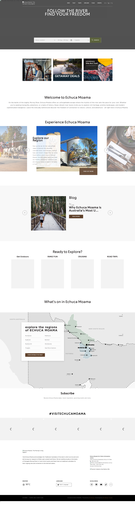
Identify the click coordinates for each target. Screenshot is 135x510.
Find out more (18, 171)
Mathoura (48, 335)
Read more (76, 216)
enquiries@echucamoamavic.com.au (103, 462)
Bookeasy (92, 497)
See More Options (50, 348)
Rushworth (28, 344)
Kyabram (28, 339)
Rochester (28, 335)
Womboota (48, 344)
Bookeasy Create (107, 497)
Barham (47, 339)
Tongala (27, 348)
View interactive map (35, 355)
